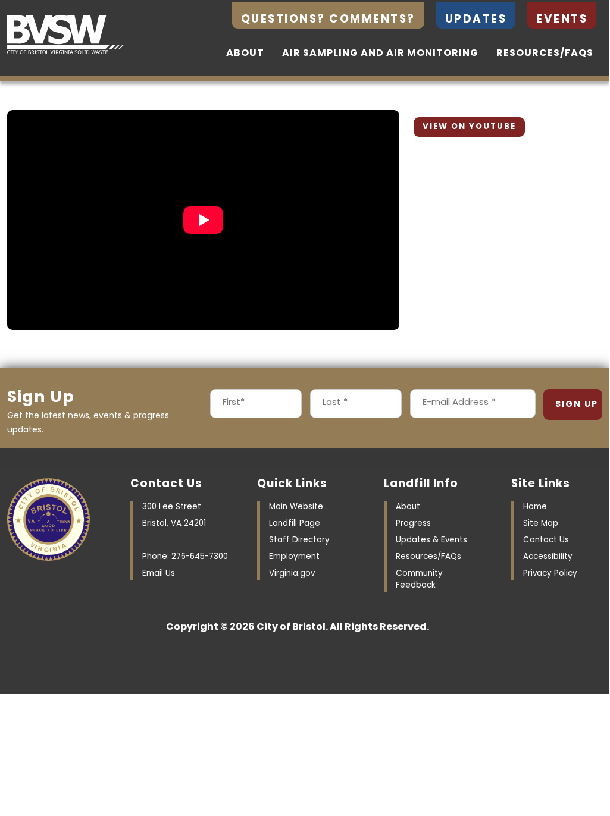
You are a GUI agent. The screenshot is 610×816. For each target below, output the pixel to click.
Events (561, 20)
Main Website (296, 507)
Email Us (158, 574)
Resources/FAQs (544, 53)
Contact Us (546, 540)
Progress (413, 524)
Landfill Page (294, 524)
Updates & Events (431, 540)
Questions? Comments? (328, 20)
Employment (294, 557)
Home (535, 507)
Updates (476, 20)
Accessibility (548, 557)
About (245, 53)
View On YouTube (469, 127)
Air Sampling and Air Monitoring (380, 53)
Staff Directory (299, 540)
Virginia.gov (292, 574)
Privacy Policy (550, 574)
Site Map (540, 524)
